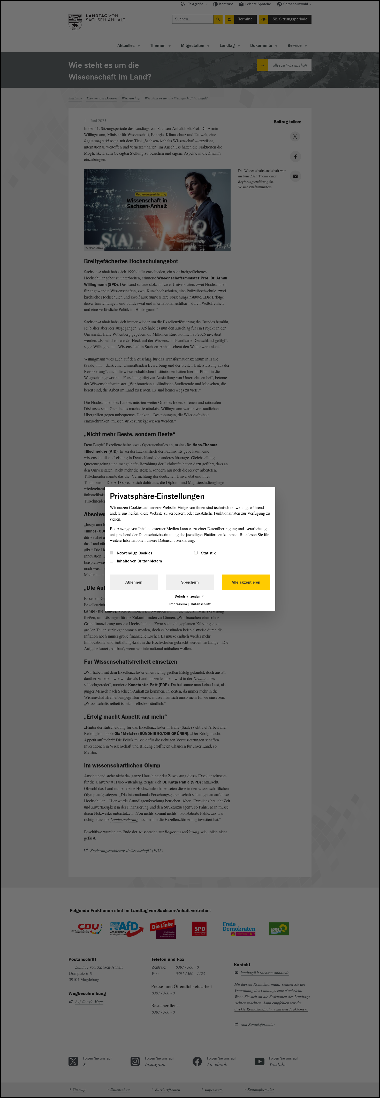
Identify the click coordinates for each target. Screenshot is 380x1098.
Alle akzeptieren (246, 582)
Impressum (178, 603)
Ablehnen (133, 582)
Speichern (190, 582)
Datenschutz (201, 603)
